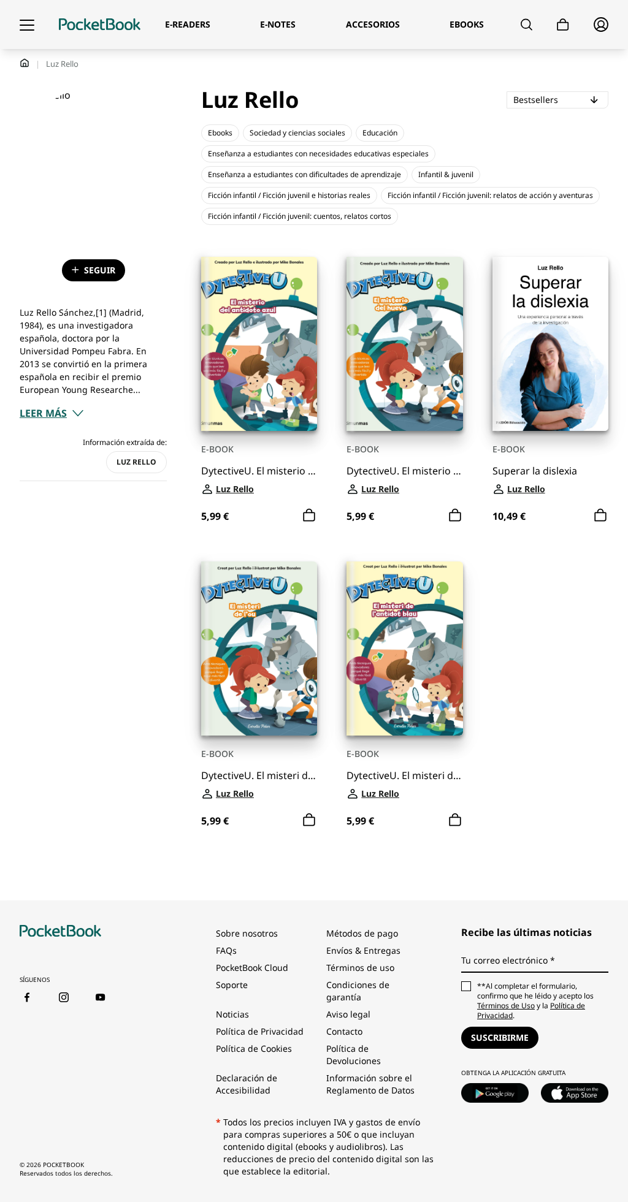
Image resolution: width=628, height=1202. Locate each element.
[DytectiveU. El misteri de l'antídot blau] (404, 648)
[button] (52, 413)
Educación (379, 132)
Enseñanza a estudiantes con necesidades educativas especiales (318, 153)
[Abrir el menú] (27, 24)
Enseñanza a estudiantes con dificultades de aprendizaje (304, 174)
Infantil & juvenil (445, 174)
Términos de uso (360, 967)
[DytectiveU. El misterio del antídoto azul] (259, 344)
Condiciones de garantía (357, 991)
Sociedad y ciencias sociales (297, 132)
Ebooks (220, 132)
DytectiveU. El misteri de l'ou (259, 776)
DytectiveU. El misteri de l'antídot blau (404, 776)
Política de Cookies (254, 1048)
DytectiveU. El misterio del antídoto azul (259, 471)
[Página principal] (99, 24)
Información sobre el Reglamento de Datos (370, 1084)
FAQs (226, 950)
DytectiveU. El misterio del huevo (404, 471)
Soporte (232, 985)
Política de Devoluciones (353, 1055)
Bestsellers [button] (560, 99)
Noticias (232, 1014)
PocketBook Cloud (252, 967)
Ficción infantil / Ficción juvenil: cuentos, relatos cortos (299, 216)
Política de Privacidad (260, 1031)
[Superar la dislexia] (550, 344)
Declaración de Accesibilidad (246, 1084)
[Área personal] (601, 24)
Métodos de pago (362, 933)
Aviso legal (348, 1014)
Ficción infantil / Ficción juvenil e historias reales (289, 195)
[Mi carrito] (563, 24)
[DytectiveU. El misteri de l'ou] (259, 648)
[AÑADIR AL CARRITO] (309, 515)
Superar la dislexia (534, 471)
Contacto (344, 1031)
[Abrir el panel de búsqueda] (526, 24)
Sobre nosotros (247, 933)
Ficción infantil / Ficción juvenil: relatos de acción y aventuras (490, 195)
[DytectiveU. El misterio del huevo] (404, 344)
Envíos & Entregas (363, 950)
